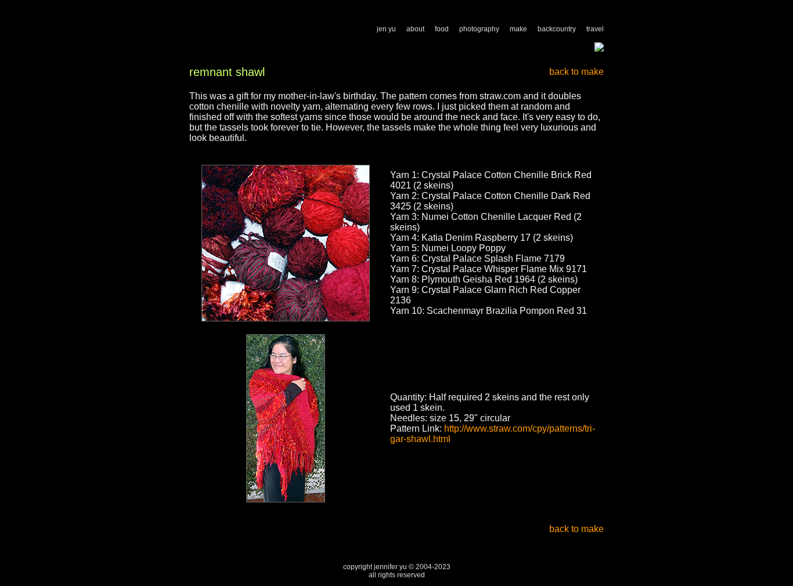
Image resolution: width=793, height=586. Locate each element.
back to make (576, 72)
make (518, 29)
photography (479, 29)
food (442, 29)
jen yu (386, 29)
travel (595, 29)
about (415, 29)
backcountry (557, 29)
